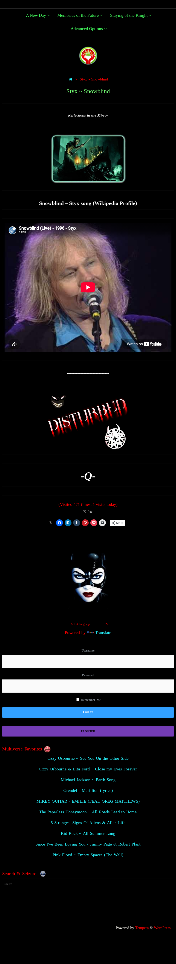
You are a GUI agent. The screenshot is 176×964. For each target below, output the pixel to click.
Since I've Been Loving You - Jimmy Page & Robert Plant (88, 844)
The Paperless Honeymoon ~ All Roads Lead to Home (88, 811)
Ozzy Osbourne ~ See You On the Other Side (88, 758)
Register (88, 731)
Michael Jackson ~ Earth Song (88, 779)
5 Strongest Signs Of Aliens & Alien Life (88, 822)
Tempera (142, 928)
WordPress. (163, 928)
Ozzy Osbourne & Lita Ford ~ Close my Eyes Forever (88, 769)
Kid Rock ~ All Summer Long (88, 833)
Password (88, 675)
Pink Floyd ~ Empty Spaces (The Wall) (88, 854)
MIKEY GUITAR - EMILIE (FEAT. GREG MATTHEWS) (88, 801)
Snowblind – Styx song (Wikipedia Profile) (88, 203)
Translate (103, 632)
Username (88, 650)
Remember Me (90, 700)
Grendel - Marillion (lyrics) (88, 790)
